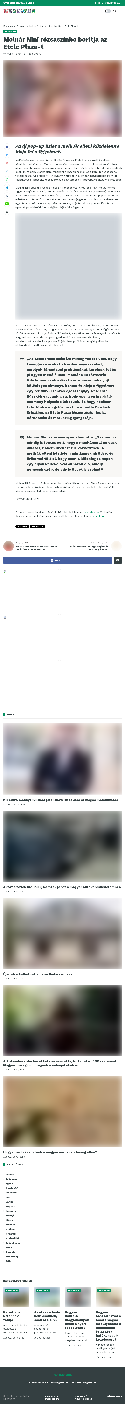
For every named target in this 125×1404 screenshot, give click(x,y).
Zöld (8, 1261)
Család (10, 1174)
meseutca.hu (91, 512)
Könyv (9, 1220)
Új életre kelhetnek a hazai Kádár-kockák (38, 974)
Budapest (22, 526)
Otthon (10, 1229)
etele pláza (37, 526)
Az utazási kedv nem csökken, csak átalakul (47, 1316)
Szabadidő (12, 1238)
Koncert (11, 1211)
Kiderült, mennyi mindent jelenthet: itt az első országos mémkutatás (60, 800)
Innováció (12, 1192)
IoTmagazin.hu (59, 1383)
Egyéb (9, 1183)
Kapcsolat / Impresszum (52, 1397)
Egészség (11, 1179)
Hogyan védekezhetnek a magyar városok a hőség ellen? (50, 1152)
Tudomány (12, 1256)
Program (21, 26)
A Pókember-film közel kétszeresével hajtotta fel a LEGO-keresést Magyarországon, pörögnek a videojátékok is (59, 1063)
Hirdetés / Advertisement (83, 1397)
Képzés (10, 1206)
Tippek (10, 1252)
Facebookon (96, 516)
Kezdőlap (8, 26)
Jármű (9, 1201)
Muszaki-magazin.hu (84, 1383)
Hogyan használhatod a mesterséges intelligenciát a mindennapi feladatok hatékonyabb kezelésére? (108, 1325)
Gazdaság (12, 1188)
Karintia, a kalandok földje (11, 1316)
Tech (9, 1247)
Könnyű (10, 1215)
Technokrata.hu (38, 1383)
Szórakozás (13, 1243)
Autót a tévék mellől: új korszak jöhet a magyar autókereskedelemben (62, 887)
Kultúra (10, 1224)
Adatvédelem (114, 1396)
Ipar (8, 1197)
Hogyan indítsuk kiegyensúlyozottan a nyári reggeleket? (77, 1320)
